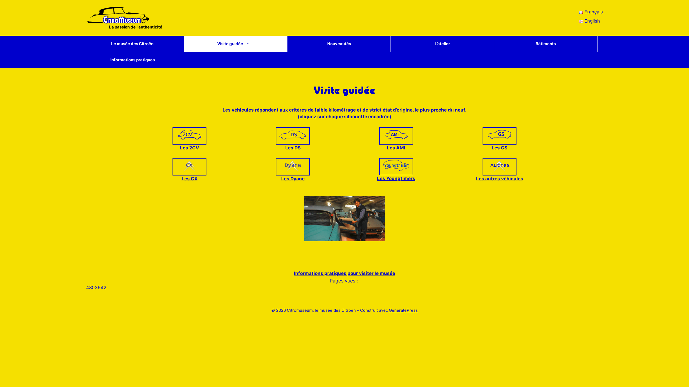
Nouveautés (339, 43)
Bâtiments (546, 43)
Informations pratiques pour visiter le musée (344, 273)
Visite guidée (230, 43)
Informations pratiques (132, 59)
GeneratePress (403, 310)
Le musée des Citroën (132, 43)
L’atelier (442, 43)
